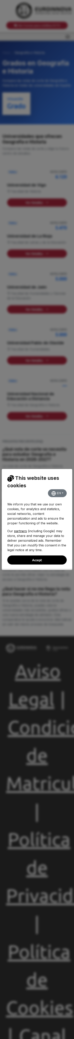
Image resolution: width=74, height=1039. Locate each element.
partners (20, 531)
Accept (37, 560)
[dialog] (37, 519)
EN (58, 493)
